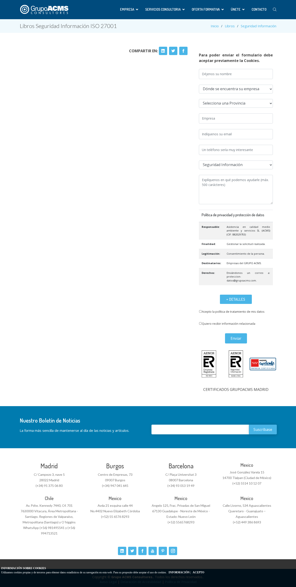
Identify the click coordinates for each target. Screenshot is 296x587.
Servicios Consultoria (163, 9)
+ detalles (235, 299)
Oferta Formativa (206, 9)
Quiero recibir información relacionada (228, 323)
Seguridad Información (258, 26)
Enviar (236, 338)
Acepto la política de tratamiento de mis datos (233, 311)
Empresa (127, 9)
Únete (235, 9)
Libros (230, 26)
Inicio (215, 26)
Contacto (259, 9)
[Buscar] (274, 9)
